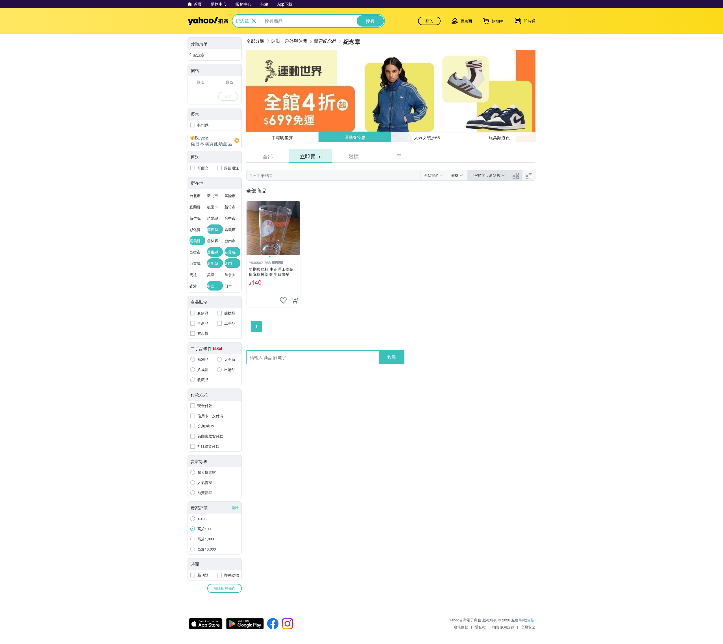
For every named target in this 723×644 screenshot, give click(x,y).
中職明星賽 (282, 137)
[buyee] (215, 140)
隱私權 (480, 627)
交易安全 (528, 627)
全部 (268, 156)
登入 (429, 21)
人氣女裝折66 (427, 137)
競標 (354, 156)
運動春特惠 (354, 137)
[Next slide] (296, 228)
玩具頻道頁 (499, 137)
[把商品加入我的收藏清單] (283, 300)
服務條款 (461, 627)
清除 (235, 507)
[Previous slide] (250, 228)
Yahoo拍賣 (208, 21)
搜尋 (391, 357)
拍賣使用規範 (503, 627)
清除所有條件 (225, 588)
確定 (228, 96)
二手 (396, 156)
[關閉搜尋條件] (253, 21)
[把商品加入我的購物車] (294, 300)
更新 (530, 620)
